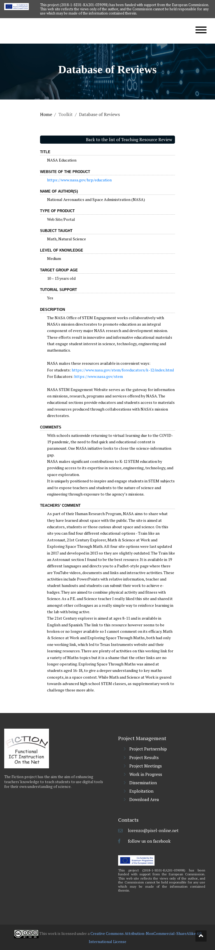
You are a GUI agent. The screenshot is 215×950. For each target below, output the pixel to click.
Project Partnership (148, 749)
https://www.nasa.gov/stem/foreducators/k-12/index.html (123, 370)
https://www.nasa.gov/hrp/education (79, 180)
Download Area (144, 799)
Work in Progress (145, 774)
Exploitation (141, 791)
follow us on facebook (149, 841)
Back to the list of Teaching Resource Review (129, 139)
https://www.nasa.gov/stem (98, 376)
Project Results (144, 757)
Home (46, 114)
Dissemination (143, 782)
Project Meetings (145, 766)
